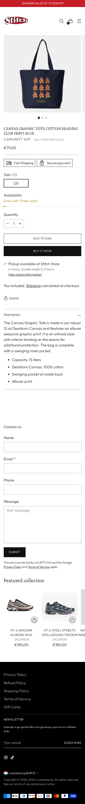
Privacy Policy (13, 567)
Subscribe (72, 743)
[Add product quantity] (7, 223)
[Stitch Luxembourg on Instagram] (6, 758)
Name (9, 437)
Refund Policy (15, 682)
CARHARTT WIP (17, 139)
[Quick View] (34, 620)
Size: (10, 174)
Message (11, 501)
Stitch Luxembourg (41, 780)
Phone (9, 480)
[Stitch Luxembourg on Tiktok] (12, 758)
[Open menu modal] (79, 21)
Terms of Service (39, 567)
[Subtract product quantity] (20, 223)
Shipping (33, 285)
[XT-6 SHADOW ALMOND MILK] (21, 607)
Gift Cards (12, 707)
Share (14, 298)
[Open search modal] (61, 21)
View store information (25, 274)
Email (10, 459)
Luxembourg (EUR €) (22, 773)
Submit (14, 552)
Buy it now (42, 251)
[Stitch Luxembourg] (16, 21)
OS (16, 183)
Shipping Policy (16, 691)
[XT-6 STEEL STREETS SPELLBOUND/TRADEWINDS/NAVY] (59, 607)
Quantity (11, 214)
